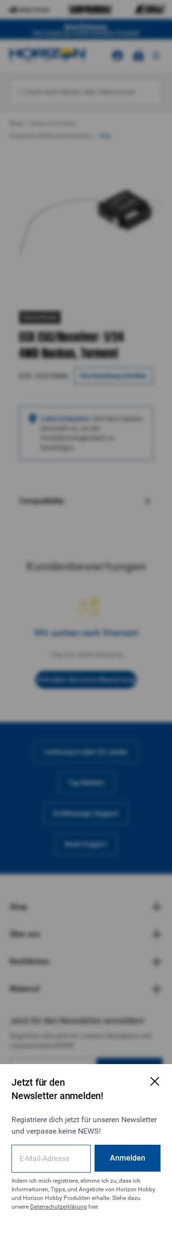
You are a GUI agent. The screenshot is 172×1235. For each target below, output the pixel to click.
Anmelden (127, 1157)
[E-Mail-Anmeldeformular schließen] (155, 1081)
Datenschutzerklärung (58, 1206)
